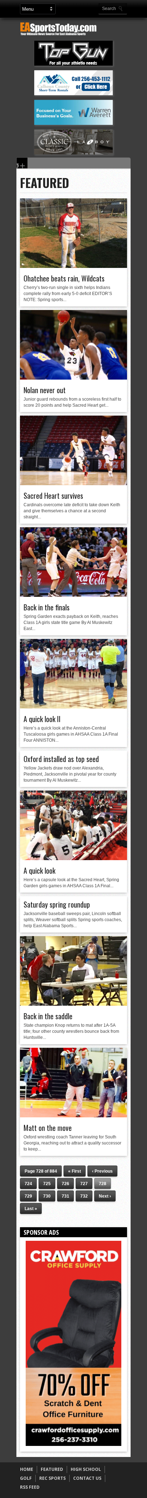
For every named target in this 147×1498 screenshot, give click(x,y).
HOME (26, 1469)
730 (47, 1196)
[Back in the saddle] (73, 1004)
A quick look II (42, 719)
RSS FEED (30, 1487)
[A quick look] (73, 858)
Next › (105, 1196)
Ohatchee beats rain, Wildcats (64, 278)
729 (28, 1196)
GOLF (26, 1478)
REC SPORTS (52, 1478)
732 (84, 1196)
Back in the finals (47, 607)
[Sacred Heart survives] (73, 483)
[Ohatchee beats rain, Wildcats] (73, 266)
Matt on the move (48, 1127)
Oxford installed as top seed (61, 758)
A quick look (39, 870)
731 (65, 1196)
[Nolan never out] (73, 378)
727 (84, 1183)
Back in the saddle (48, 1016)
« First (74, 1171)
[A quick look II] (73, 707)
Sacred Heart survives (53, 495)
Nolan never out (45, 390)
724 (28, 1183)
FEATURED (52, 1469)
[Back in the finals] (73, 595)
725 (47, 1183)
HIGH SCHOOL (86, 1469)
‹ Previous (102, 1171)
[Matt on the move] (73, 1115)
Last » (31, 1208)
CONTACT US (87, 1478)
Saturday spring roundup (57, 904)
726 (65, 1183)
